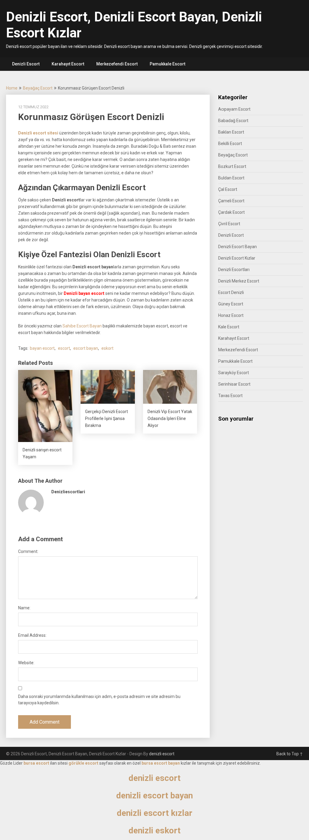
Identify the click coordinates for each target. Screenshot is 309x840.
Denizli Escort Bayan (237, 246)
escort (64, 348)
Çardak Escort (231, 212)
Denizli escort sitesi (38, 133)
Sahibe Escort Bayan (82, 326)
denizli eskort (154, 830)
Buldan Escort (231, 177)
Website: (26, 662)
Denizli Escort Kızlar (236, 258)
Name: (24, 607)
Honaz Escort (231, 315)
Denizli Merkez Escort (238, 281)
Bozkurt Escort (232, 166)
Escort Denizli (231, 292)
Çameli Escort (231, 200)
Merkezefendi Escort (117, 64)
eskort (107, 348)
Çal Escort (227, 189)
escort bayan (85, 348)
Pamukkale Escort (167, 64)
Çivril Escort (229, 223)
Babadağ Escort (233, 120)
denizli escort (161, 753)
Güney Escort (230, 304)
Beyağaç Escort (38, 88)
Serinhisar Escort (234, 384)
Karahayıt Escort (68, 64)
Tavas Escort (230, 395)
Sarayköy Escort (233, 372)
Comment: (28, 551)
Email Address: (32, 635)
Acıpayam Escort (234, 109)
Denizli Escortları (234, 269)
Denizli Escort (26, 64)
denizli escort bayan (154, 796)
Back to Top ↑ (289, 753)
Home (12, 88)
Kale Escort (228, 326)
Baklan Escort (231, 132)
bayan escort (42, 348)
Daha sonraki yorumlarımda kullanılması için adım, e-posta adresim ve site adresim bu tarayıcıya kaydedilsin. (99, 699)
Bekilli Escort (230, 143)
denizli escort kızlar (154, 813)
